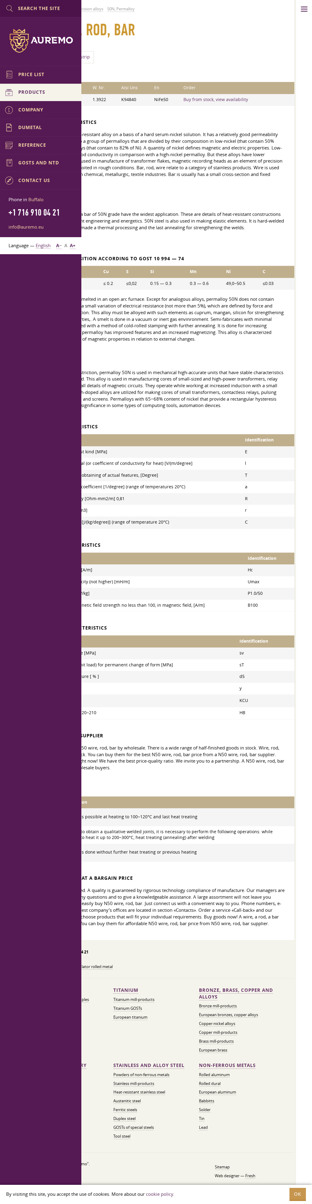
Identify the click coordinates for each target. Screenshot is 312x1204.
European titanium (130, 1017)
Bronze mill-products (218, 1006)
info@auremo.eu (26, 227)
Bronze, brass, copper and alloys (236, 993)
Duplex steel (124, 1118)
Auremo (41, 40)
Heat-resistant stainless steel (139, 1092)
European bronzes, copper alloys (228, 1014)
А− (59, 245)
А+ (73, 245)
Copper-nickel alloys (217, 1023)
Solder (205, 1109)
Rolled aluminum (214, 1074)
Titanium (125, 990)
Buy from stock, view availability (215, 99)
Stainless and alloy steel (148, 1065)
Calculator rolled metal (92, 966)
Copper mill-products (218, 1032)
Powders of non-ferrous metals (141, 1074)
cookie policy (159, 1194)
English (43, 245)
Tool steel (121, 1136)
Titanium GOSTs (127, 1008)
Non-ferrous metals (227, 1065)
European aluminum (217, 1092)
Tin (201, 1118)
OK (297, 1194)
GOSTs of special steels (133, 1127)
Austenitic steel (127, 1101)
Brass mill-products (216, 1041)
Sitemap (222, 1167)
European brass (213, 1050)
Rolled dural (210, 1083)
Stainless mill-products (133, 1083)
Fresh (250, 1175)
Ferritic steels (125, 1109)
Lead (203, 1127)
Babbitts (206, 1101)
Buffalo (36, 199)
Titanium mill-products (133, 999)
